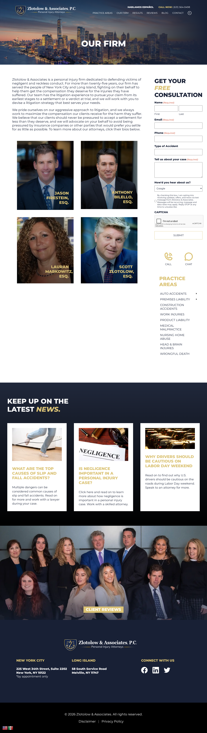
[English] (5, 727)
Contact (178, 12)
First (157, 114)
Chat (188, 264)
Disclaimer (87, 721)
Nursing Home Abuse (172, 337)
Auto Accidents (173, 293)
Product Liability (175, 320)
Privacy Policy (113, 721)
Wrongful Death (175, 354)
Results (137, 12)
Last (181, 114)
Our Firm (122, 12)
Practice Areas (103, 12)
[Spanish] (10, 727)
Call (168, 264)
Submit (178, 235)
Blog (165, 12)
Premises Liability (175, 299)
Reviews (152, 12)
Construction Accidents (172, 307)
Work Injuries (172, 314)
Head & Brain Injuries (171, 346)
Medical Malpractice (171, 327)
